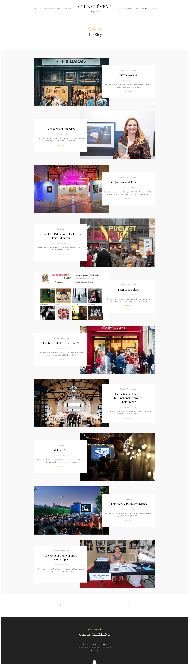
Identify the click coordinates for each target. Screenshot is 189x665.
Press (137, 8)
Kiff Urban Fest (128, 75)
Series (57, 8)
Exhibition (123, 70)
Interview (64, 124)
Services (128, 8)
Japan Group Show (128, 289)
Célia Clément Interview (60, 128)
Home (83, 644)
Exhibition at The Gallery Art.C (61, 343)
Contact (145, 8)
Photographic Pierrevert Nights (128, 504)
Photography (131, 70)
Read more (128, 91)
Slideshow (61, 445)
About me (37, 8)
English (155, 8)
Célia (132, 80)
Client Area (47, 8)
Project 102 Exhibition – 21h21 (128, 182)
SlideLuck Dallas (61, 450)
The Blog (93, 644)
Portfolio (67, 8)
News (120, 8)
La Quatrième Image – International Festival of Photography (128, 398)
